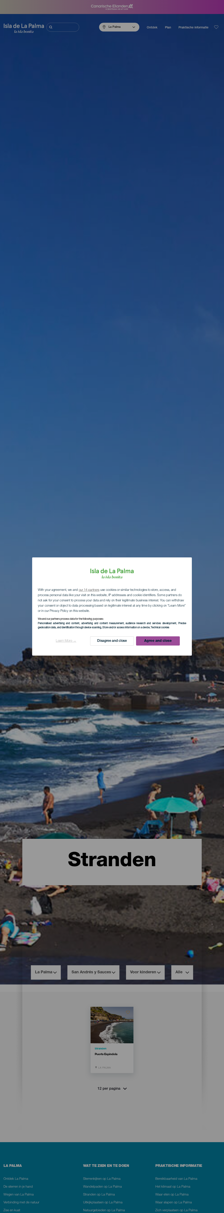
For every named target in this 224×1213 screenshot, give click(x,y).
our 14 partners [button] (89, 590)
